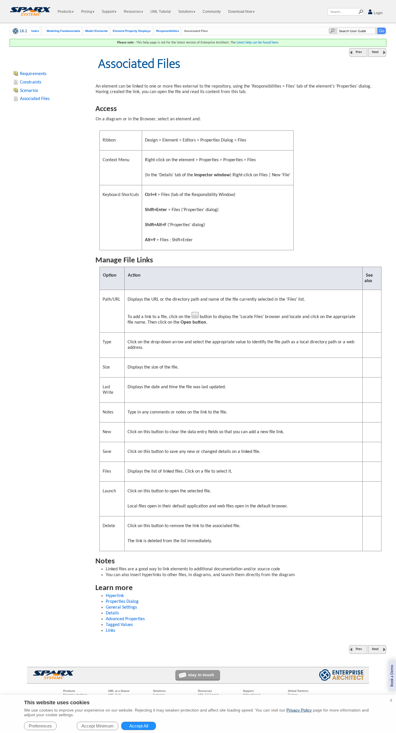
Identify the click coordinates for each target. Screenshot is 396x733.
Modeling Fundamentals (63, 31)
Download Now (240, 12)
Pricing (87, 12)
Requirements (33, 74)
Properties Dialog (122, 601)
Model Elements (96, 31)
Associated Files (35, 99)
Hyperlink (115, 596)
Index (35, 31)
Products (65, 12)
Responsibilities (167, 31)
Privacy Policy (299, 710)
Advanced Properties (125, 619)
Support (108, 12)
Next (375, 52)
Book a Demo (392, 676)
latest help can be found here (257, 42)
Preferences (40, 725)
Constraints (30, 82)
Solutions (186, 12)
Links (110, 630)
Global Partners (298, 691)
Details (112, 613)
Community (212, 12)
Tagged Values (119, 625)
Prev (359, 52)
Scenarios (29, 90)
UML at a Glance (119, 691)
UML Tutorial (160, 12)
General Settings (121, 607)
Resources (133, 12)
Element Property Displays (132, 31)
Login (378, 13)
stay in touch (201, 674)
